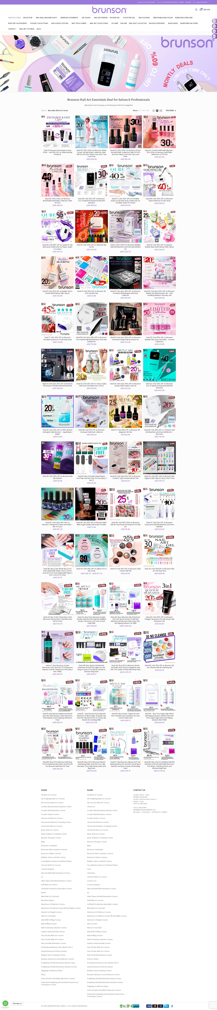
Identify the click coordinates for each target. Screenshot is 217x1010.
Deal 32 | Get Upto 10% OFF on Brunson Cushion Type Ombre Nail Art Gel (125, 477)
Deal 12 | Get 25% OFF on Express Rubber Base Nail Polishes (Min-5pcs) (159, 246)
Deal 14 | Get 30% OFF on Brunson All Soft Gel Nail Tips (91, 292)
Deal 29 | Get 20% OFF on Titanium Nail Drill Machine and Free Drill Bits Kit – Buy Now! (159, 432)
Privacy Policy (93, 959)
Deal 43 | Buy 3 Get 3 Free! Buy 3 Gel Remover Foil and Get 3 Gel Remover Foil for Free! (57, 619)
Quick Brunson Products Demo (54, 951)
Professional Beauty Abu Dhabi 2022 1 (57, 947)
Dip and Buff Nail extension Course (55, 873)
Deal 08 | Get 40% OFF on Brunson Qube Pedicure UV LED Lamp (159, 200)
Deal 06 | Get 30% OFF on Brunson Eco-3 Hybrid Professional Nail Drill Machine (91, 201)
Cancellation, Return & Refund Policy (56, 861)
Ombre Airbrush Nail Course (53, 932)
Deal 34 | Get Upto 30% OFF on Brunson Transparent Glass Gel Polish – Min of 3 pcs (57, 525)
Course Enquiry (47, 869)
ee (42, 877)
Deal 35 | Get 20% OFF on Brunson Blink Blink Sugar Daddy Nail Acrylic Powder (91, 524)
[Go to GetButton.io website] (5, 1007)
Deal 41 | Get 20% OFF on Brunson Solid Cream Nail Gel (125, 570)
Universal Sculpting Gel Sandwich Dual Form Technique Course (59, 983)
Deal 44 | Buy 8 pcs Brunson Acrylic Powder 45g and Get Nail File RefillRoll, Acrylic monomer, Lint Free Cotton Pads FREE (91, 620)
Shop (43, 975)
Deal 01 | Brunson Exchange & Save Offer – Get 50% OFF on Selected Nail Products (57, 152)
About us (91, 807)
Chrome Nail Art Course (51, 865)
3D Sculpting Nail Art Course (53, 799)
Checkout (91, 873)
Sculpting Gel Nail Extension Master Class (58, 963)
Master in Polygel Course (51, 912)
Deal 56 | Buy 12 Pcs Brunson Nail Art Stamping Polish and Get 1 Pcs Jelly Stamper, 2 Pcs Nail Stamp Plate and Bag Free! (91, 765)
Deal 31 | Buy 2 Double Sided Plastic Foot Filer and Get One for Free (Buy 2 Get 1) (91, 478)
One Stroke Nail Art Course (52, 935)
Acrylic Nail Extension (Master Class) (56, 807)
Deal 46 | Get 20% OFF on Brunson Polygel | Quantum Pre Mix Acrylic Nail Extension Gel (159, 619)
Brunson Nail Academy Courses (54, 849)
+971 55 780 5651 (140, 804)
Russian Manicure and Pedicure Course (57, 959)
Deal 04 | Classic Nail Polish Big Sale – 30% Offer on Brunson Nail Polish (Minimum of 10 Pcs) (159, 152)
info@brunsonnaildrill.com (144, 810)
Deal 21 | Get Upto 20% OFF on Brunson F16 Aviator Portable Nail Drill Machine (57, 385)
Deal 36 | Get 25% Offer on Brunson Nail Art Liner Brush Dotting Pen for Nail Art (125, 525)
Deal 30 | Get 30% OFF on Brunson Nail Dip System (57, 477)
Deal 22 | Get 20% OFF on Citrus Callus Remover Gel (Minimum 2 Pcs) (91, 385)
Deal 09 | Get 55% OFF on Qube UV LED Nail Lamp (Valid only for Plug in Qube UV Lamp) (57, 247)
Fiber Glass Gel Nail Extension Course (56, 881)
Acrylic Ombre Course (50, 814)
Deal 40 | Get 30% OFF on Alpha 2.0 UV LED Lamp (91, 570)
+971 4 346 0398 (139, 808)
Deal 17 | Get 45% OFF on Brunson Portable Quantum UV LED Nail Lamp (57, 338)
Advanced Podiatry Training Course (56, 822)
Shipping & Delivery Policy (52, 971)
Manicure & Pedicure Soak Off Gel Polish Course (61, 908)
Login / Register (201, 2)
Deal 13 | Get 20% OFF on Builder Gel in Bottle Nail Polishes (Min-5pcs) (57, 292)
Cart (89, 869)
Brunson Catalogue (49, 846)
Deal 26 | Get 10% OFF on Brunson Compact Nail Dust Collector (92, 431)
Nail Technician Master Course (54, 928)
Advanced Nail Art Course (52, 818)
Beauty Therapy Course (51, 838)
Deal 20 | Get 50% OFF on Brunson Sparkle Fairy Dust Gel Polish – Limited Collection (159, 339)
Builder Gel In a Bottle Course (53, 857)
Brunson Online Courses (51, 853)
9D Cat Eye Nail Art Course (52, 803)
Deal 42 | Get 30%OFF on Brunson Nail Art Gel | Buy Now (159, 570)
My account (92, 924)
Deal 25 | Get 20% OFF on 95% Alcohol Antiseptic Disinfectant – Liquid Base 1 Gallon (57, 432)
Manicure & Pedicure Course (53, 904)
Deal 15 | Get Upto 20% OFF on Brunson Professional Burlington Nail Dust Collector (125, 293)
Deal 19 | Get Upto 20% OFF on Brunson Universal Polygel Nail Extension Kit (125, 338)
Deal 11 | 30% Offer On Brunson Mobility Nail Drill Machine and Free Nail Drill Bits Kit (125, 247)
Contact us (91, 881)
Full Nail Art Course (49, 885)
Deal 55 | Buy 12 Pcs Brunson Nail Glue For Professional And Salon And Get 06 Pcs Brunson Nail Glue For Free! (58, 764)
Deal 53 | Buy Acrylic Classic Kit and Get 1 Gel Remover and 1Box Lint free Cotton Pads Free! (125, 716)
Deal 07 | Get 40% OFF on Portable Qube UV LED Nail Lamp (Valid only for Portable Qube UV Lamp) (125, 201)
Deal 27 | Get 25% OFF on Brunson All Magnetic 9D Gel (125, 431)
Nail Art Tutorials (48, 916)
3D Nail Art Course (48, 795)
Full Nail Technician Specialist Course (56, 889)
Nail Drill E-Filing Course (51, 920)
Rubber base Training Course (53, 955)
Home (43, 110)
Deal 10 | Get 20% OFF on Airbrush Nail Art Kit (91, 246)
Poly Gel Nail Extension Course (53, 943)
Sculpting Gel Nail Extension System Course (59, 967)
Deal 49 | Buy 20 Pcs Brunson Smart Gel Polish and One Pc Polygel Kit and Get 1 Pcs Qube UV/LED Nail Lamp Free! (125, 667)
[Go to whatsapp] (5, 1003)
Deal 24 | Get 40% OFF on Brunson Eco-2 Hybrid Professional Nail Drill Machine (159, 386)
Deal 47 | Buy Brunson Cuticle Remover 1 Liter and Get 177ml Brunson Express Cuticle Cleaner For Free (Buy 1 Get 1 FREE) (57, 668)
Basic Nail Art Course (50, 830)
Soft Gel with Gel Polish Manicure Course (58, 978)
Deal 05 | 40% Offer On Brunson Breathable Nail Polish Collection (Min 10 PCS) (57, 201)
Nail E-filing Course (49, 924)
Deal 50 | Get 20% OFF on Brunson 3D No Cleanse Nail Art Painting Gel (159, 666)
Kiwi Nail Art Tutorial (50, 896)
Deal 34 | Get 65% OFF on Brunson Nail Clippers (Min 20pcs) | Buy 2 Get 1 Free (159, 477)
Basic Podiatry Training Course (54, 834)
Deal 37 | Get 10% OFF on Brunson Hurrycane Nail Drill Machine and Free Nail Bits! (159, 525)
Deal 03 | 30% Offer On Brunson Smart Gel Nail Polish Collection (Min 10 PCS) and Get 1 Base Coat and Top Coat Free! (125, 153)
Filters (170, 111)
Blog (43, 842)
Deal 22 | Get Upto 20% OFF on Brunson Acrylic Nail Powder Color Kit (125, 385)
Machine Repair (47, 900)
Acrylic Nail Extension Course (53, 810)
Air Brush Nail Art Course (51, 826)
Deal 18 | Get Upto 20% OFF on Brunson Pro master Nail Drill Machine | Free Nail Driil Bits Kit (91, 339)
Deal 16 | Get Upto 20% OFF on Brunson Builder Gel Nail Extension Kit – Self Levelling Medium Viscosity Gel (159, 293)
